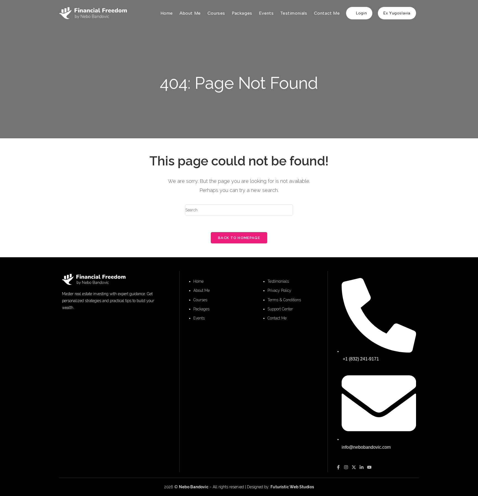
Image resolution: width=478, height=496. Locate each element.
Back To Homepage (239, 238)
